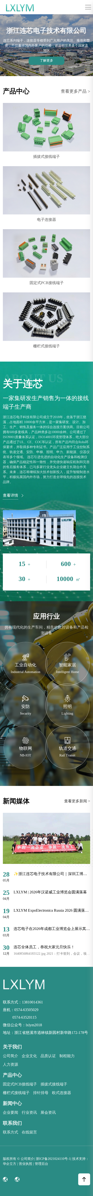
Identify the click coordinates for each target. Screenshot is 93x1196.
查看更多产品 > (75, 91)
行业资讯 (29, 1112)
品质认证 (48, 1056)
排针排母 (40, 1093)
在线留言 (29, 1132)
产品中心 (12, 1075)
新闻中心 (12, 1103)
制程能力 (67, 1056)
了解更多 (46, 60)
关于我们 (12, 1046)
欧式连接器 (61, 1093)
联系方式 (10, 1132)
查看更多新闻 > (77, 801)
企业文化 (29, 1056)
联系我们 (12, 1123)
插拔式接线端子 (54, 1084)
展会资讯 (48, 1112)
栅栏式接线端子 (16, 1093)
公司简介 (10, 1056)
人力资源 (10, 1064)
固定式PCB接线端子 (20, 1084)
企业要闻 (10, 1112)
